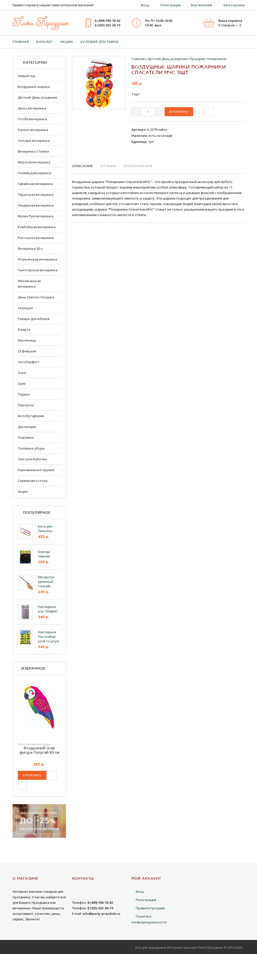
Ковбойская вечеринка (36, 227)
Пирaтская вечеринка (35, 194)
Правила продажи (150, 908)
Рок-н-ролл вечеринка (36, 237)
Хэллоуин (25, 308)
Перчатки (26, 405)
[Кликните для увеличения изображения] (98, 82)
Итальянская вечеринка (37, 259)
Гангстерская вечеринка (37, 270)
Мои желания (201, 5)
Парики (24, 394)
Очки (22, 372)
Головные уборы (31, 448)
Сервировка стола (32, 480)
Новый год (26, 76)
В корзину (32, 775)
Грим (22, 383)
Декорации (27, 426)
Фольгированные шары (34, 744)
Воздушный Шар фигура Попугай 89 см (39, 749)
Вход (145, 5)
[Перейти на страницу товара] (39, 709)
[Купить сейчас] (199, 111)
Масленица (27, 340)
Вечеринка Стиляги (33, 151)
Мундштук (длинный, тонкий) (46, 581)
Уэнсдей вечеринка (34, 140)
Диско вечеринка (32, 108)
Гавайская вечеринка (35, 183)
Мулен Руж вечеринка (35, 216)
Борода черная (44, 553)
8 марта (24, 329)
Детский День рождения (37, 97)
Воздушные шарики (34, 86)
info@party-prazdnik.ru (101, 913)
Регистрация (170, 5)
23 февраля (27, 351)
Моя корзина (234, 5)
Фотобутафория (31, 416)
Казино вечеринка (33, 130)
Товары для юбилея (33, 318)
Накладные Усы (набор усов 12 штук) (48, 636)
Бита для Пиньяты (45, 528)
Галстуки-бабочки (32, 459)
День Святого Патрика (36, 297)
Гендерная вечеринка (36, 205)
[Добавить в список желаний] (209, 111)
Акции (23, 491)
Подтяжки (26, 437)
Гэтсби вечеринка (32, 119)
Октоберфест (28, 362)
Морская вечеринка (34, 162)
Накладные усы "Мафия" (48, 608)
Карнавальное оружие (36, 470)
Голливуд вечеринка (34, 173)
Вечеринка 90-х (30, 248)
